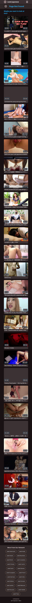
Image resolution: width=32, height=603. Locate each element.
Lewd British (10, 560)
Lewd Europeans (10, 572)
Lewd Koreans (21, 581)
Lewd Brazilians (21, 555)
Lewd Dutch (10, 568)
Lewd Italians (10, 581)
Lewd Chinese (10, 564)
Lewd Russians (10, 589)
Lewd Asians (10, 555)
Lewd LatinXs (10, 585)
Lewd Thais (16, 594)
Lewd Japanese (13, 2)
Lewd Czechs (21, 564)
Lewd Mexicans (21, 585)
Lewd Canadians (21, 560)
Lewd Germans (11, 577)
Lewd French (22, 572)
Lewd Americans (11, 551)
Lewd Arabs (22, 551)
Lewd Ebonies (21, 568)
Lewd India (22, 577)
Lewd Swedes (21, 589)
